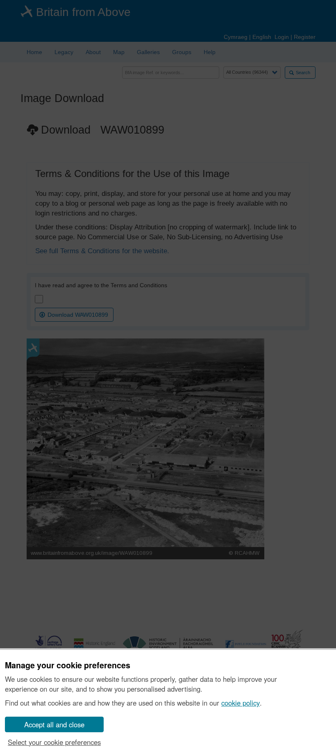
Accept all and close (54, 724)
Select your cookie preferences (54, 742)
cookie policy (240, 703)
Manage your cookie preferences (67, 665)
